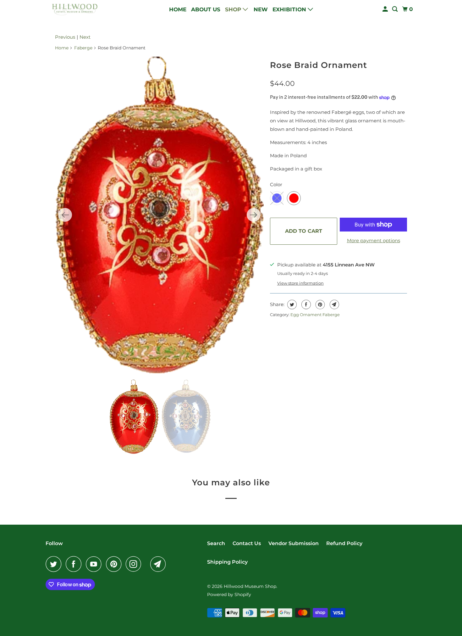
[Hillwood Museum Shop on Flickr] (147, 564)
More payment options (373, 240)
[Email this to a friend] (333, 304)
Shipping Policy (227, 562)
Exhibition (290, 9)
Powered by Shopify (229, 594)
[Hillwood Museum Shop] (74, 9)
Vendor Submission (293, 543)
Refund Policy (344, 543)
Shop (234, 9)
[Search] (395, 9)
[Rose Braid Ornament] (159, 215)
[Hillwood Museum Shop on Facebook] (75, 564)
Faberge (83, 48)
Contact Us (247, 543)
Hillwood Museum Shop (250, 586)
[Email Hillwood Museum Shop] (159, 564)
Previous (65, 37)
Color (276, 184)
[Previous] (65, 215)
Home (177, 9)
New (261, 9)
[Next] (254, 215)
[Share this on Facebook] (305, 304)
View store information (300, 283)
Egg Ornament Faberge (315, 314)
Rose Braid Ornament (318, 65)
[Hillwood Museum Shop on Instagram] (135, 564)
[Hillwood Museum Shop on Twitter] (55, 564)
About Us (205, 9)
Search (216, 543)
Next (85, 37)
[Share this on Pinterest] (319, 304)
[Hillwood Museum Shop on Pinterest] (115, 564)
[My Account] (385, 9)
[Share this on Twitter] (291, 304)
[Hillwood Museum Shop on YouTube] (95, 564)
